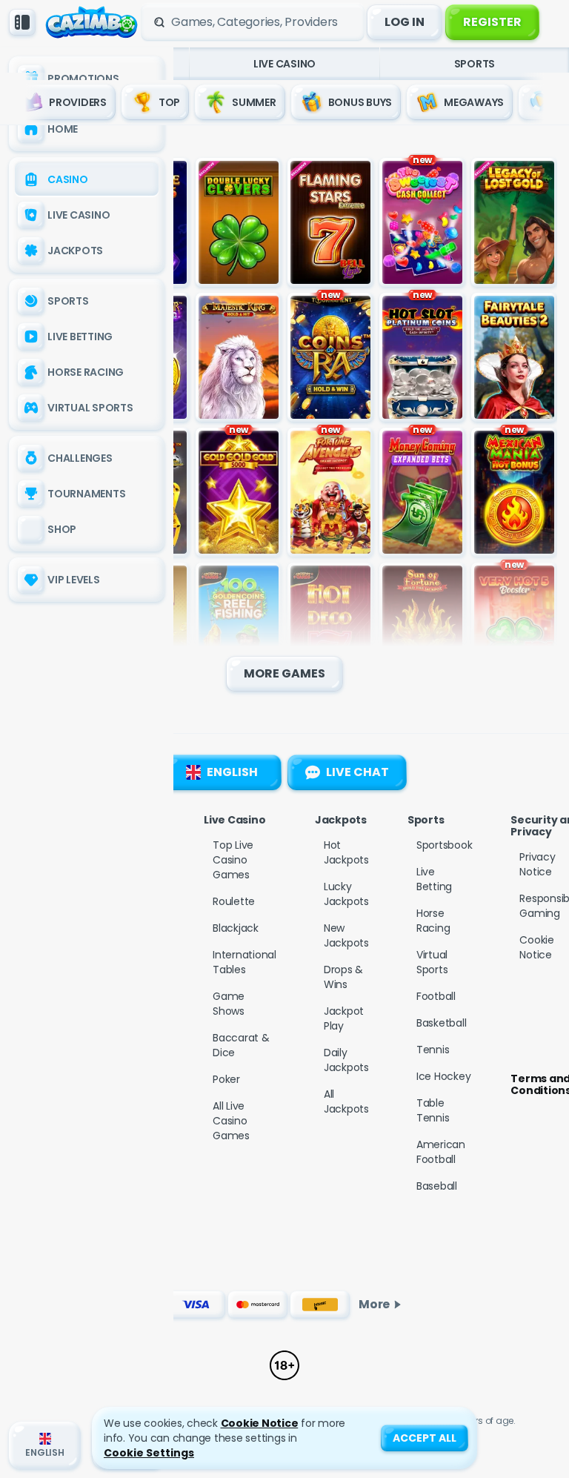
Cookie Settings (149, 1453)
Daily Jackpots (346, 1060)
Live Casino (284, 63)
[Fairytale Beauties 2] (514, 357)
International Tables (244, 962)
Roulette (234, 901)
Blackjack (236, 928)
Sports (475, 63)
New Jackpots (346, 935)
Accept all (424, 1438)
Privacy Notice (537, 864)
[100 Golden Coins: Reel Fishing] (239, 627)
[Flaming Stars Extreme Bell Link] (330, 222)
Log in (405, 21)
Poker (226, 1079)
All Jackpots (346, 1101)
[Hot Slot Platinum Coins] (422, 357)
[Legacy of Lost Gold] (514, 222)
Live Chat (357, 772)
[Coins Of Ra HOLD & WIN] (330, 357)
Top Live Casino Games (233, 860)
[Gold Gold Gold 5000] (239, 492)
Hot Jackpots (346, 852)
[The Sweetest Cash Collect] (422, 222)
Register (492, 21)
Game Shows (228, 1003)
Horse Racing (433, 920)
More (374, 1304)
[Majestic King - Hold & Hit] (239, 357)
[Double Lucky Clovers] (239, 222)
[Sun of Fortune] (422, 627)
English (232, 772)
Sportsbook (444, 845)
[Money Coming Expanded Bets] (422, 492)
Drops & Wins (343, 977)
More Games (284, 673)
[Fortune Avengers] (330, 492)
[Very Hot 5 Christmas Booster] (514, 627)
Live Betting (434, 879)
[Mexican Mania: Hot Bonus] (514, 492)
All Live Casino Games (231, 1120)
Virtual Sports (432, 962)
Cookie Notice (536, 947)
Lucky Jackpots (346, 894)
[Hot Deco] (330, 627)
